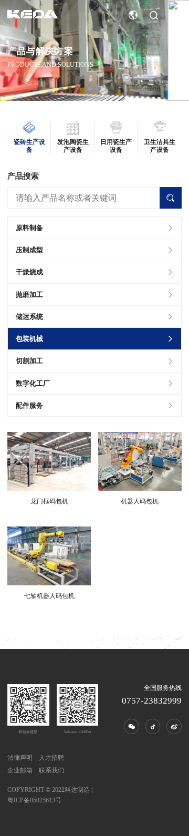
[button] (90, 89)
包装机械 (29, 339)
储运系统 (29, 317)
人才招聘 (51, 758)
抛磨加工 (29, 294)
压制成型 (29, 250)
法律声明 (20, 758)
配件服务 (29, 405)
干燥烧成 (29, 272)
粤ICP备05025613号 (34, 800)
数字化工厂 (33, 383)
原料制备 (29, 228)
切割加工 (29, 361)
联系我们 (51, 770)
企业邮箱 (20, 770)
